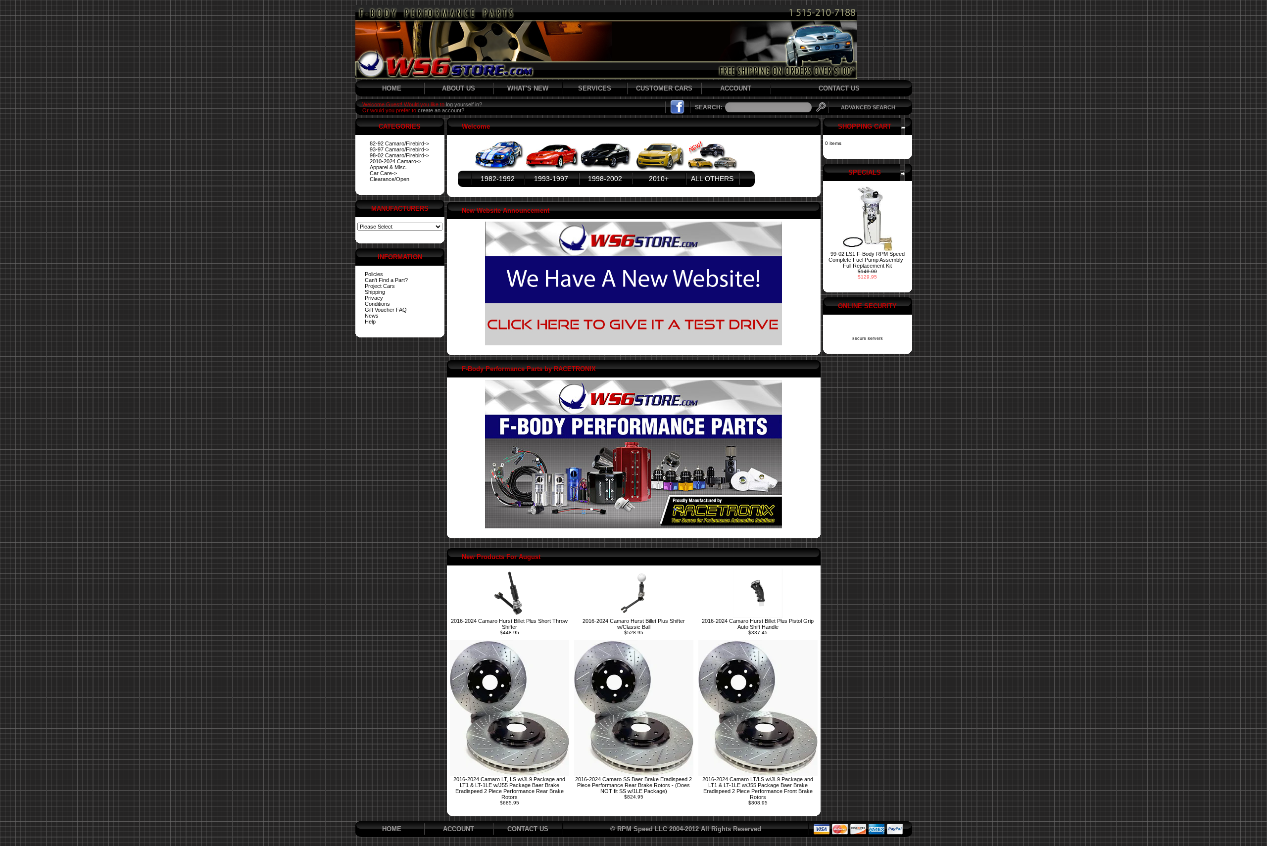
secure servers (867, 338)
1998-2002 (605, 179)
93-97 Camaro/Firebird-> (399, 149)
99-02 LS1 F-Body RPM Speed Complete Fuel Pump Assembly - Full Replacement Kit (867, 260)
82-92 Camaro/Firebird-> (399, 143)
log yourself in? (464, 104)
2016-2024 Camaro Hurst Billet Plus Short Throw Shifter (509, 624)
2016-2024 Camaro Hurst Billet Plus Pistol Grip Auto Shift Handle (758, 624)
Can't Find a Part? (386, 280)
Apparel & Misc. (388, 167)
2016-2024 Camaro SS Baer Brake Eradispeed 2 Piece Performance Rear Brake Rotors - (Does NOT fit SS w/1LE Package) (633, 785)
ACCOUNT (735, 88)
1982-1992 (498, 179)
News (372, 316)
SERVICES (594, 88)
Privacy (374, 298)
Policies (374, 274)
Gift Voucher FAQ (386, 310)
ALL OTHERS (712, 179)
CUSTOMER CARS (664, 88)
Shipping (375, 292)
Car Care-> (383, 173)
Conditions (377, 304)
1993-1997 (551, 179)
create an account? (441, 110)
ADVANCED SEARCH (868, 107)
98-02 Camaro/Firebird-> (399, 155)
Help (370, 322)
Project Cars (380, 286)
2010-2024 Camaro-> (395, 161)
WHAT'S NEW (527, 88)
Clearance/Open (389, 179)
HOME (391, 88)
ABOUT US (458, 88)
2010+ (659, 179)
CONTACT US (839, 88)
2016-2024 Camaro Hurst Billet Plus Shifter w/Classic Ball (634, 624)
